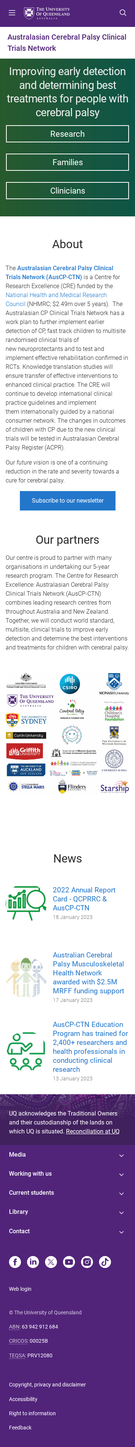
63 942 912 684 (40, 1327)
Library (18, 1211)
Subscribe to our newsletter (68, 500)
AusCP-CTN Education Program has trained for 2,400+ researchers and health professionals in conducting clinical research (90, 1047)
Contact (19, 1231)
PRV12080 (39, 1355)
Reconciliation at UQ (93, 1131)
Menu (12, 13)
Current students (31, 1192)
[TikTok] (105, 1263)
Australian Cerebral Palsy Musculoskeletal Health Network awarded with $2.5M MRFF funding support (88, 973)
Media (17, 1154)
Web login (20, 1289)
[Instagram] (87, 1263)
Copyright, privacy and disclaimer (47, 1385)
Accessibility (23, 1399)
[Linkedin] (33, 1263)
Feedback (20, 1428)
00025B (39, 1341)
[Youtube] (69, 1263)
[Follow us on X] (51, 1263)
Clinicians (67, 190)
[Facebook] (15, 1263)
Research (67, 134)
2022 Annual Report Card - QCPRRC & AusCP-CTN (84, 899)
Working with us (30, 1173)
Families (67, 162)
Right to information (32, 1413)
